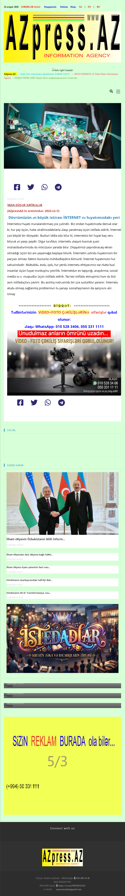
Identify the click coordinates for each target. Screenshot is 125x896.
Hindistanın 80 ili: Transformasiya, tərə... (29, 592)
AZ (80, 7)
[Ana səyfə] (62, 37)
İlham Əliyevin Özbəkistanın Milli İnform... (36, 539)
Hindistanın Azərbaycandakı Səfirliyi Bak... (30, 580)
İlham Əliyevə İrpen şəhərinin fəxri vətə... (28, 567)
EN (89, 7)
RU (98, 7)
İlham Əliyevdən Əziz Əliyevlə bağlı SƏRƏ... (30, 554)
